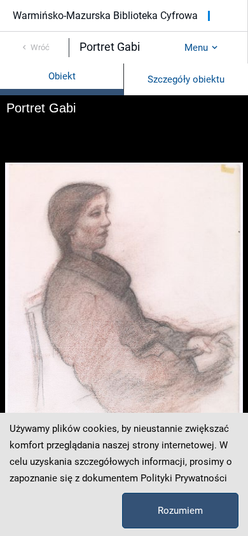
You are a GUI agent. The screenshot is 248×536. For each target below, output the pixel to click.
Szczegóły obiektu (186, 79)
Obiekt (62, 76)
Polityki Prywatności (184, 478)
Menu (196, 47)
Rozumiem (180, 510)
